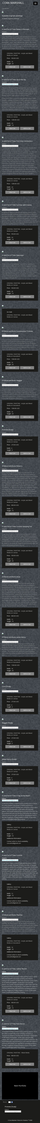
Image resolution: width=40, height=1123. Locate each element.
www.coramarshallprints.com (10, 260)
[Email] (9, 1102)
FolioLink (19, 1120)
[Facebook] (12, 1102)
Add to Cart (27, 67)
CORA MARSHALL (13, 3)
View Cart (12, 67)
